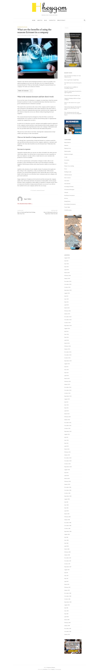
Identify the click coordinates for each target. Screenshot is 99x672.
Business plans (67, 151)
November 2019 (67, 490)
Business (66, 145)
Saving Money (67, 201)
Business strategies (22, 27)
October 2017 (67, 563)
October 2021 (67, 428)
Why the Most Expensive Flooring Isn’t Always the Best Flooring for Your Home (72, 108)
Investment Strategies (69, 189)
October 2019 (67, 493)
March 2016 (66, 619)
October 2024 (67, 322)
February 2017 (67, 587)
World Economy (67, 210)
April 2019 (66, 510)
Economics (66, 160)
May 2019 (66, 507)
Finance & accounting (69, 166)
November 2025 (67, 284)
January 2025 (67, 313)
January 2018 (67, 554)
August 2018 (67, 534)
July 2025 (66, 296)
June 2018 (66, 540)
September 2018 (67, 531)
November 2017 (67, 560)
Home (33, 20)
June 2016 (66, 610)
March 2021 (66, 449)
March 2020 (67, 478)
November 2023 (67, 354)
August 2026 (67, 257)
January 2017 (67, 590)
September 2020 (68, 466)
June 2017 (66, 575)
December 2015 (67, 628)
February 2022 (67, 416)
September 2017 (67, 566)
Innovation (66, 180)
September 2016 (67, 602)
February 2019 (67, 516)
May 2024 (66, 337)
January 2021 (67, 455)
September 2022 (68, 396)
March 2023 (67, 378)
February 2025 (67, 310)
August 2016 (67, 605)
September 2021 (67, 431)
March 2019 (66, 513)
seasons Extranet (41, 190)
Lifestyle (66, 192)
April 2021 (66, 446)
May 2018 (66, 543)
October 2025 (67, 287)
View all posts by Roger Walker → (24, 203)
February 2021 (67, 452)
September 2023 (68, 360)
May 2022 (66, 407)
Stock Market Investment (70, 204)
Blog (45, 20)
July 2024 (66, 331)
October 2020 (67, 463)
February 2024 (67, 346)
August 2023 (67, 363)
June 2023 (66, 369)
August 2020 (67, 469)
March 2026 (67, 272)
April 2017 (66, 581)
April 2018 (66, 546)
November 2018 (67, 525)
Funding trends (67, 171)
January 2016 (67, 625)
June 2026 (66, 263)
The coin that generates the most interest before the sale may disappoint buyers (72, 113)
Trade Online (67, 207)
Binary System (67, 142)
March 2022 (67, 413)
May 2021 (66, 443)
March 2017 (66, 584)
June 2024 (66, 334)
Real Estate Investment (69, 195)
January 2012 (67, 634)
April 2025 (66, 304)
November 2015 (67, 631)
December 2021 (67, 422)
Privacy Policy (61, 20)
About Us (39, 20)
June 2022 (66, 404)
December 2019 (67, 487)
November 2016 (67, 596)
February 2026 (67, 275)
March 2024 (67, 343)
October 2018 (67, 528)
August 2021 (67, 434)
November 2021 (67, 425)
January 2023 (67, 384)
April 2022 (66, 410)
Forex (65, 168)
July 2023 (66, 366)
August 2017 (66, 569)
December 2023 (67, 352)
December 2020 (67, 457)
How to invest (67, 177)
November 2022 (67, 390)
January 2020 (67, 484)
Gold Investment (68, 174)
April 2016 (66, 616)
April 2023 (66, 375)
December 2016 (67, 593)
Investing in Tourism (68, 186)
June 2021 (66, 440)
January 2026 (67, 278)
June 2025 (66, 299)
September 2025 (68, 290)
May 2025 (66, 302)
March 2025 (66, 307)
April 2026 (66, 269)
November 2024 (67, 319)
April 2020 (66, 475)
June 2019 (66, 505)
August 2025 (67, 293)
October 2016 (67, 599)
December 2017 (67, 557)
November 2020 (67, 460)
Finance (66, 163)
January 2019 (67, 519)
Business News (67, 148)
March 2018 (66, 549)
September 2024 (68, 325)
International (67, 183)
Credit (65, 157)
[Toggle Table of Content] (30, 91)
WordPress (45, 669)
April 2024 (66, 340)
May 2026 (66, 266)
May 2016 (66, 613)
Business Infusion (51, 667)
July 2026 (66, 260)
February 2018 (67, 552)
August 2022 (67, 399)
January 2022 (67, 419)
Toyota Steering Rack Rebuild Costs (72, 95)
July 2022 (66, 402)
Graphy (52, 669)
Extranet (34, 190)
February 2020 (67, 481)
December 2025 (67, 281)
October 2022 (67, 393)
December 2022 (67, 387)
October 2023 (67, 357)
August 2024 (67, 328)
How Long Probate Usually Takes (71, 79)
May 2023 (66, 372)
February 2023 (67, 381)
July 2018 (66, 537)
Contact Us (52, 20)
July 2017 (66, 572)
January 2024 (67, 349)
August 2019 (67, 499)
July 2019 (66, 502)
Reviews (66, 198)
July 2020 (66, 472)
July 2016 (66, 607)
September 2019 (67, 496)
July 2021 (66, 437)
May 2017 (66, 578)
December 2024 (67, 316)
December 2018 (67, 522)
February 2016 (67, 622)
